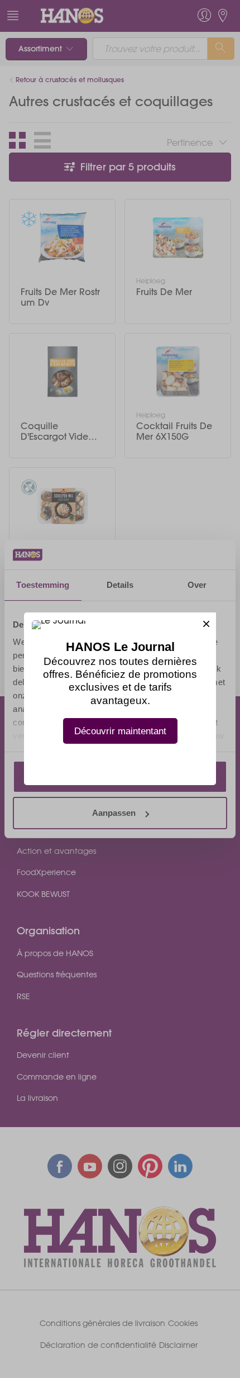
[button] (206, 622)
